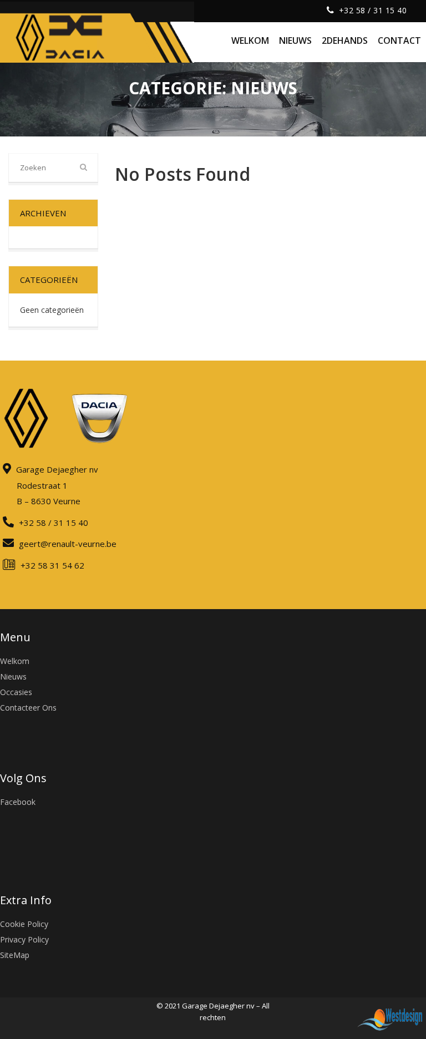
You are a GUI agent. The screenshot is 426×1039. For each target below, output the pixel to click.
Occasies (16, 692)
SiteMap (14, 955)
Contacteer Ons (28, 707)
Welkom (14, 661)
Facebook (18, 802)
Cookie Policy (24, 924)
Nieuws (13, 676)
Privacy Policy (24, 939)
